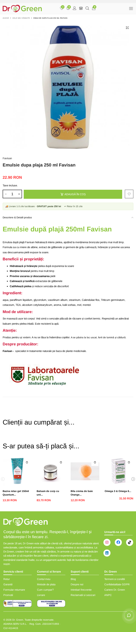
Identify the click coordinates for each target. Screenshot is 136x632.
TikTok (129, 542)
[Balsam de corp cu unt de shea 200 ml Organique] (51, 471)
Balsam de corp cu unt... (48, 493)
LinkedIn (106, 553)
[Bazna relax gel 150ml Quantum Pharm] (17, 471)
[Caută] (87, 8)
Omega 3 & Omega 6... (118, 491)
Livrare (41, 595)
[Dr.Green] (22, 8)
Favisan (7, 158)
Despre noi (77, 584)
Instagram (106, 542)
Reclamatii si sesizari (83, 595)
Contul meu (43, 579)
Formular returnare (14, 589)
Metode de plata (46, 584)
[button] (5, 194)
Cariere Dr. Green (114, 589)
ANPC (108, 595)
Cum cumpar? (45, 589)
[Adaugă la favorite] (129, 194)
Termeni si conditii (114, 579)
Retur (6, 579)
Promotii (8, 595)
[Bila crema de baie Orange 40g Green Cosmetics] (85, 471)
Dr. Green (17, 619)
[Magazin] (81, 8)
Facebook (118, 542)
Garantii (7, 584)
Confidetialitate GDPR (117, 584)
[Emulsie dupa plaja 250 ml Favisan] (68, 87)
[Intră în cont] (74, 8)
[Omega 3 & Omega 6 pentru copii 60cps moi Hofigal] (119, 471)
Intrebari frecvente (81, 589)
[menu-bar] (131, 8)
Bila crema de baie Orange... (82, 493)
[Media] (127, 27)
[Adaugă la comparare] (26, 462)
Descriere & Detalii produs (17, 217)
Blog (73, 579)
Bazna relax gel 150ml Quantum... (16, 493)
